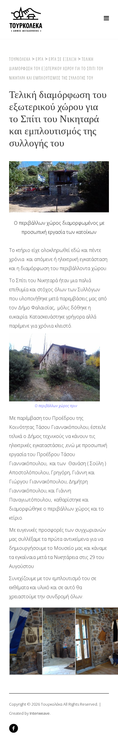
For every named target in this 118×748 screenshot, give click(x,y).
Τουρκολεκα (20, 59)
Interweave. (40, 713)
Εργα (40, 59)
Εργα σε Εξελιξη (63, 59)
